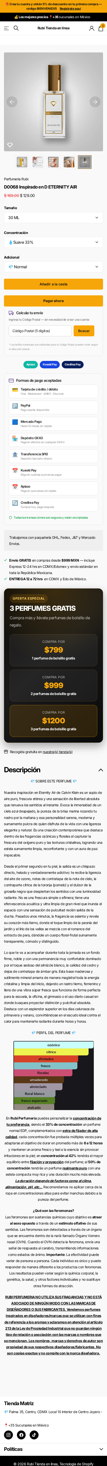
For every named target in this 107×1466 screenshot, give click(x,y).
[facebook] (21, 1434)
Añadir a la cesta (54, 284)
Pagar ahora (53, 301)
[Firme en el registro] (92, 28)
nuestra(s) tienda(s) (58, 752)
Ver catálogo (7, 28)
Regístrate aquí (70, 8)
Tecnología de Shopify (76, 1464)
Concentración (16, 233)
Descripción (22, 769)
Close (53, 1449)
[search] (16, 28)
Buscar (84, 331)
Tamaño (10, 208)
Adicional (11, 257)
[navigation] (12, 101)
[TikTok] (34, 1434)
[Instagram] (8, 1434)
